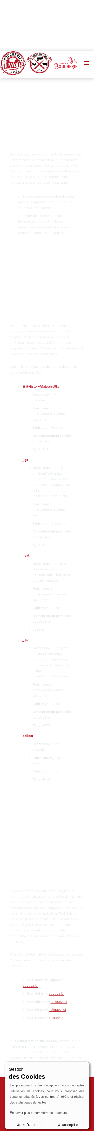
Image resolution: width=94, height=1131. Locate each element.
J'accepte (68, 1124)
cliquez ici (30, 985)
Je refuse (26, 1124)
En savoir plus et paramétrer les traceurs (38, 1113)
